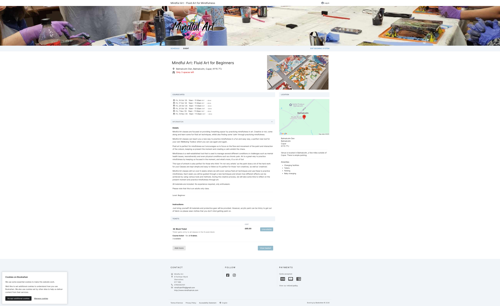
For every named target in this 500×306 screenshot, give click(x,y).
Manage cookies (41, 298)
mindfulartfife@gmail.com (184, 287)
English (224, 303)
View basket (265, 248)
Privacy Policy (191, 303)
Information (178, 122)
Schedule (175, 48)
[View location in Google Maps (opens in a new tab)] (304, 117)
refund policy (292, 286)
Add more (179, 248)
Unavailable (267, 229)
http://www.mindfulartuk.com (186, 290)
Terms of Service (177, 303)
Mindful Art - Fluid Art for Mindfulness (193, 3)
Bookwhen (319, 303)
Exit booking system (319, 48)
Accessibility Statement (207, 303)
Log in (326, 3)
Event (186, 48)
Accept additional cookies (18, 298)
